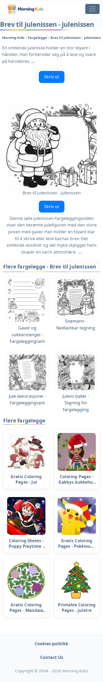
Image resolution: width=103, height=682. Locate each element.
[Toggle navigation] (92, 9)
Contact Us (51, 657)
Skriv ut (51, 77)
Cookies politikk (51, 644)
